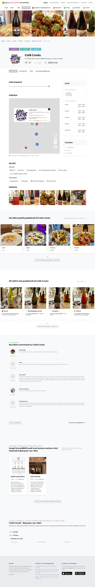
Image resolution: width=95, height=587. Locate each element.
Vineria (25, 49)
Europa (14, 41)
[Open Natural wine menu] (59, 3)
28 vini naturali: (81, 281)
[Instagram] (9, 574)
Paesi (12, 7)
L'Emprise (31, 311)
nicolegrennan (23, 401)
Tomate (52, 248)
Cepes (4, 248)
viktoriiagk (22, 350)
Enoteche (77, 7)
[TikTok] (11, 574)
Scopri (45, 2)
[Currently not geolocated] (55, 146)
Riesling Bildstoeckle (11, 311)
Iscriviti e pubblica (73, 2)
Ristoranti (58, 7)
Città (18, 7)
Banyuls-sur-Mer (36, 41)
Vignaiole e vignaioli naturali (42, 7)
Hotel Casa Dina (18, 476)
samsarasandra (24, 389)
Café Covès (13, 71)
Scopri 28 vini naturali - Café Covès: (47, 326)
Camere (87, 7)
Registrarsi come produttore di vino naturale (48, 569)
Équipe (37, 577)
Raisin (3, 41)
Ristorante (14, 49)
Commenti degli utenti (43, 71)
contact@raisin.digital (42, 574)
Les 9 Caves (35, 476)
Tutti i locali (26, 7)
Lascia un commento (76, 423)
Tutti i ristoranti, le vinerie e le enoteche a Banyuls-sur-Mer (72, 448)
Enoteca (36, 49)
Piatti (31, 71)
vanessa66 (22, 375)
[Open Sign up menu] (79, 3)
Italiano (83, 2)
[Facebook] (13, 574)
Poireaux (28, 248)
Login (90, 2)
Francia (20, 41)
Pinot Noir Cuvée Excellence (80, 312)
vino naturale (80, 566)
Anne (20, 362)
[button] (46, 35)
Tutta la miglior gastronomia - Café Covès (74, 218)
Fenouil (76, 248)
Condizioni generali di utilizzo (47, 577)
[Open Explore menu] (48, 3)
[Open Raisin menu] (65, 3)
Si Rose (54, 311)
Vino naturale (54, 2)
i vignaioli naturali (26, 566)
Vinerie (68, 7)
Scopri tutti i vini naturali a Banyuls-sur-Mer (47, 501)
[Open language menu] (87, 3)
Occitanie (27, 41)
